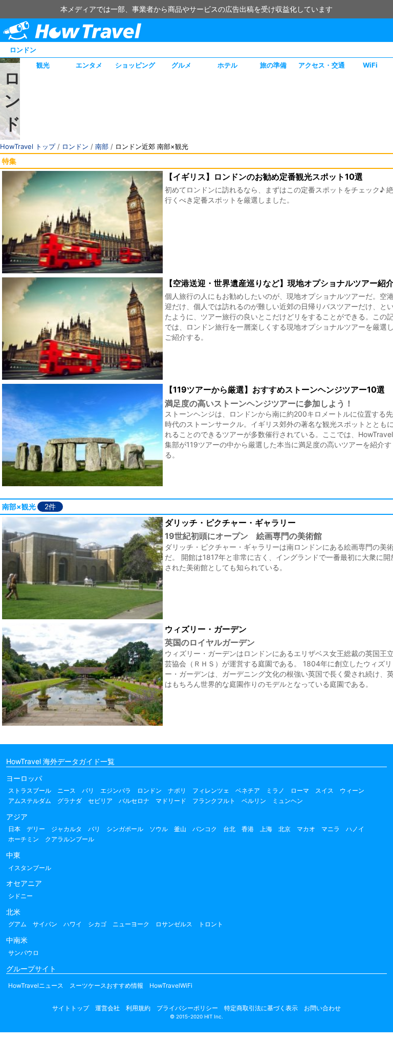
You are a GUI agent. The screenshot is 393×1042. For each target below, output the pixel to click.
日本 (14, 829)
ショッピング (135, 65)
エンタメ (89, 65)
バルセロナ (134, 801)
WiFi (370, 65)
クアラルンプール (69, 839)
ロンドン (23, 50)
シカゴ (97, 924)
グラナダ (69, 801)
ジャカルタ (66, 829)
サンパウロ (23, 953)
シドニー (20, 896)
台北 (229, 829)
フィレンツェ (210, 790)
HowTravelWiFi (170, 985)
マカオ (306, 829)
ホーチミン (23, 839)
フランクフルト (213, 801)
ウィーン (352, 790)
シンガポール (124, 829)
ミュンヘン (287, 801)
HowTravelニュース (35, 985)
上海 (266, 829)
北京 (284, 829)
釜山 (180, 829)
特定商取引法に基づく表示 (261, 1008)
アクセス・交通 (321, 65)
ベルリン (254, 801)
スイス (324, 790)
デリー (36, 829)
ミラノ (275, 790)
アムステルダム (29, 801)
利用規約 (138, 1008)
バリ (94, 829)
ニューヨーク (131, 924)
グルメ (181, 65)
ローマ (300, 790)
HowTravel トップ (27, 146)
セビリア (100, 801)
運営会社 (107, 1008)
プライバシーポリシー (187, 1008)
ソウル (158, 829)
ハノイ (355, 829)
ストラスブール (29, 790)
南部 (101, 146)
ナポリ (177, 790)
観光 (43, 65)
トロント (211, 924)
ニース (66, 790)
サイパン (45, 924)
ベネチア (247, 790)
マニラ (330, 829)
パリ (88, 790)
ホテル (227, 65)
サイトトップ (70, 1008)
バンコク (204, 829)
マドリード (171, 801)
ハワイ (72, 924)
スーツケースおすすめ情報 (106, 985)
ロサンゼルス (174, 924)
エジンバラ (115, 790)
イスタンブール (29, 868)
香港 (248, 829)
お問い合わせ (322, 1008)
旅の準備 (273, 65)
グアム (17, 924)
